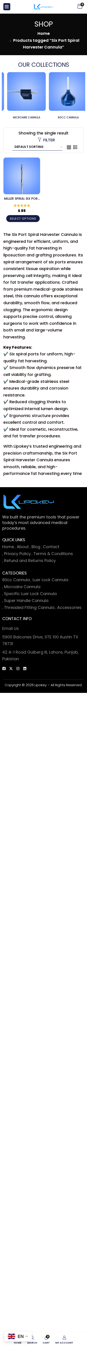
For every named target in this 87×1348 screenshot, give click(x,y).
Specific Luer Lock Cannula (30, 593)
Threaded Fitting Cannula (29, 607)
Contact (51, 546)
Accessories (69, 607)
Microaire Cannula (22, 586)
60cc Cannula (16, 580)
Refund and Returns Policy (30, 560)
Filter (49, 140)
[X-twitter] (11, 668)
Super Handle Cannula (26, 600)
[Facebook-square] (4, 668)
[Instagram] (18, 668)
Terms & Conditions (53, 553)
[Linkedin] (25, 668)
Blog (35, 546)
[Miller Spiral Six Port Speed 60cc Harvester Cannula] (22, 176)
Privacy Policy (17, 553)
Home (43, 33)
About (23, 546)
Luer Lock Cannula (50, 580)
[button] (80, 6)
